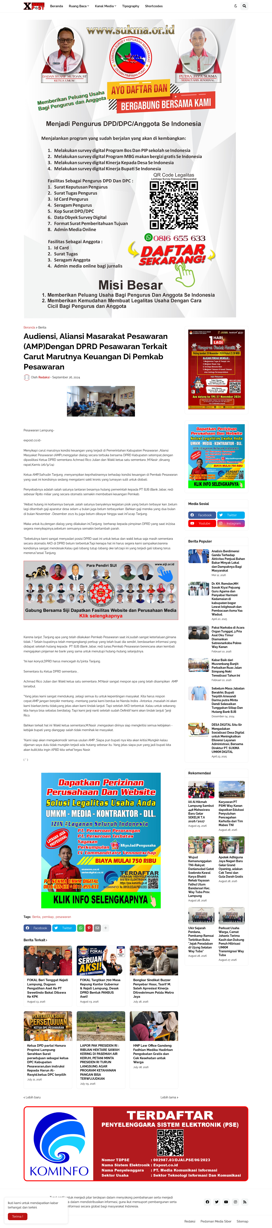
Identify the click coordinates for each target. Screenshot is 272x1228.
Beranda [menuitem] (56, 6)
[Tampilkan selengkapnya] (105, 928)
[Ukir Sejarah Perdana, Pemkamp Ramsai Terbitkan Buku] (201, 915)
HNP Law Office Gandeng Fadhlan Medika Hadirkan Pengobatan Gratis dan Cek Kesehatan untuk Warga (153, 1054)
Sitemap (242, 1221)
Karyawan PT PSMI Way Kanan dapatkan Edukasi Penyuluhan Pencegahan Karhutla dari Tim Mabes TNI (231, 813)
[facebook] (207, 1202)
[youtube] (226, 1202)
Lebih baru (33, 1097)
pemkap (48, 917)
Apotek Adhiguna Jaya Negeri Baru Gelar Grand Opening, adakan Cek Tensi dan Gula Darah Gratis (231, 867)
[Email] (97, 928)
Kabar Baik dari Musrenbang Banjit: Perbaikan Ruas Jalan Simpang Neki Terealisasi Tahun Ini (227, 667)
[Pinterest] (89, 928)
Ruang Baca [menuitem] (77, 6)
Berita (42, 327)
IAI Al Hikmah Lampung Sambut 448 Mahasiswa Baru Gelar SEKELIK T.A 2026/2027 (201, 811)
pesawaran (63, 917)
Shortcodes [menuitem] (154, 6)
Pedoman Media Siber (216, 1221)
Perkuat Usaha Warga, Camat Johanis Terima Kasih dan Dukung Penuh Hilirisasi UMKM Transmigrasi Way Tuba (231, 941)
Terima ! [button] (17, 1216)
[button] (235, 6)
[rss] (244, 1202)
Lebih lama (168, 1097)
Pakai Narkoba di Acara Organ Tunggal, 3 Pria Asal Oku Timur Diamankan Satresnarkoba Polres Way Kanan (228, 637)
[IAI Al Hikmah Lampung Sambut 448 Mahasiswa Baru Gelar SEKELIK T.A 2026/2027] (201, 789)
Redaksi (189, 1221)
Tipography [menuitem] (130, 6)
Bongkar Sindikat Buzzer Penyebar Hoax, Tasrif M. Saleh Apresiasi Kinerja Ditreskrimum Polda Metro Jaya (153, 988)
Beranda (29, 327)
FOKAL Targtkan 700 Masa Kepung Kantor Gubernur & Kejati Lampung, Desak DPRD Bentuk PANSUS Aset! (100, 988)
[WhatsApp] (80, 928)
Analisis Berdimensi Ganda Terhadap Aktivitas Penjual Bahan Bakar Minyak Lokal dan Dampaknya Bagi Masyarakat (228, 561)
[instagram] (235, 1202)
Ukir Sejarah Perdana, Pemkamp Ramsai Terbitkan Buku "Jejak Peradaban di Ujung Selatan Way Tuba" (201, 939)
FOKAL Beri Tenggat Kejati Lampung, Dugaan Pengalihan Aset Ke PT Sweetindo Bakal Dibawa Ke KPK (47, 988)
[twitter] (216, 1202)
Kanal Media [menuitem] (104, 6)
